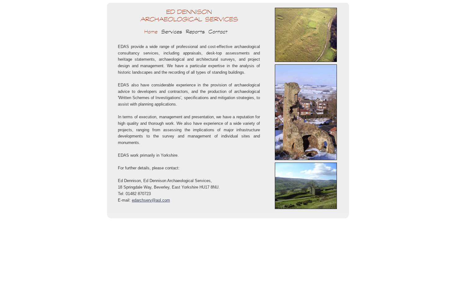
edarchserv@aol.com (151, 200)
